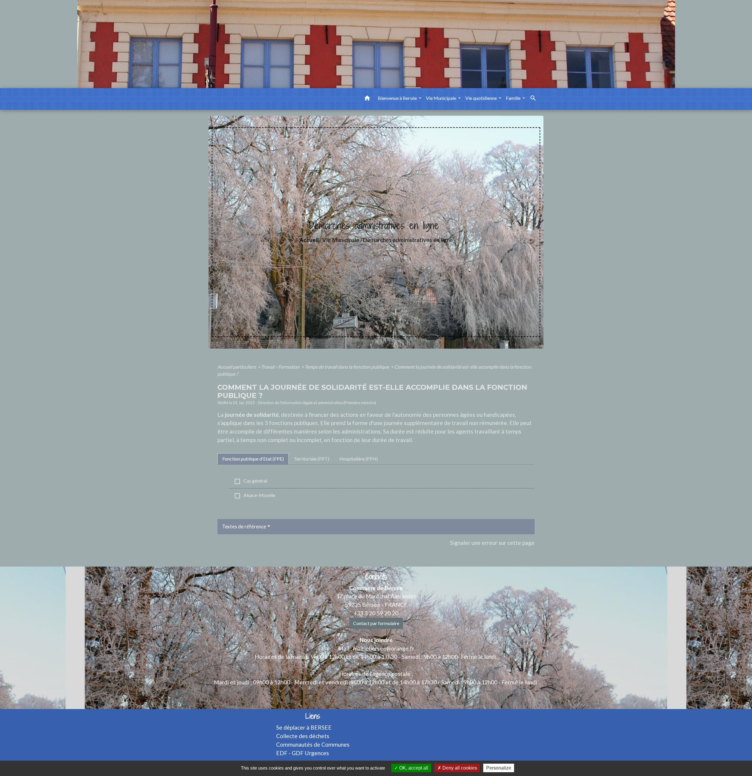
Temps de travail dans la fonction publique (347, 366)
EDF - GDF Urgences (302, 753)
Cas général (250, 481)
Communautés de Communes (313, 744)
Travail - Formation (280, 366)
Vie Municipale (340, 239)
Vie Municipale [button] (441, 98)
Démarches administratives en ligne (408, 239)
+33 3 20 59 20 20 (376, 613)
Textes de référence (244, 526)
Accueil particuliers (237, 366)
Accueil (309, 239)
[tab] (253, 458)
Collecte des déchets (302, 736)
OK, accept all (413, 767)
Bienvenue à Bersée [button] (398, 98)
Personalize (498, 767)
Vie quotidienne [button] (481, 98)
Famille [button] (513, 98)
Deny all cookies (459, 767)
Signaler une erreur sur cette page (492, 542)
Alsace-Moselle (254, 495)
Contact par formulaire (376, 623)
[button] (367, 99)
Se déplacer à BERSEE (304, 727)
